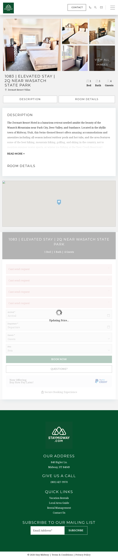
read (16, 153)
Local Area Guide (59, 503)
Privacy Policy (82, 554)
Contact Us (59, 512)
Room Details (86, 99)
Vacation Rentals (59, 498)
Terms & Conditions (62, 554)
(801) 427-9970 (59, 482)
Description (30, 99)
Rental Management (59, 507)
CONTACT (77, 7)
